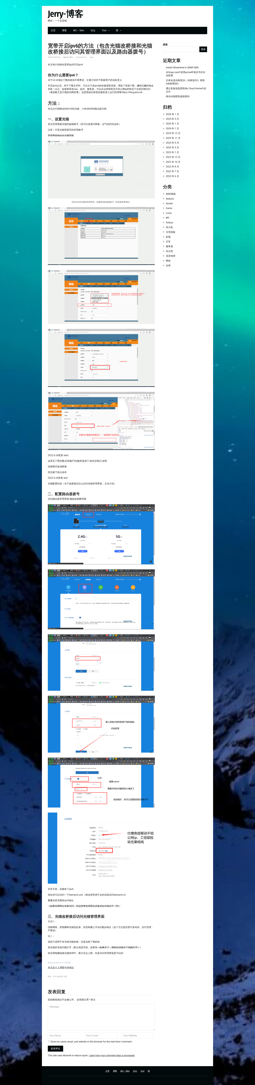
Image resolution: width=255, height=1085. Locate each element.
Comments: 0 (81, 57)
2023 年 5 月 (172, 147)
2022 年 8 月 (172, 166)
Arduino (170, 198)
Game (169, 208)
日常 (168, 241)
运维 (65, 976)
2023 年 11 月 (173, 138)
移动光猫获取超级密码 (177, 96)
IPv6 (55, 976)
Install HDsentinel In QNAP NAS (182, 67)
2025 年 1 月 (172, 123)
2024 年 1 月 (172, 128)
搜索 (165, 44)
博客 (64, 30)
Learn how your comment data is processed (111, 1055)
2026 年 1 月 (172, 114)
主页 (53, 30)
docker (169, 203)
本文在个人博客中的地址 (61, 967)
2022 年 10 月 (173, 162)
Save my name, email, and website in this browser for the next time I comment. (91, 1041)
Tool (104, 30)
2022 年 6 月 (172, 176)
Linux (169, 213)
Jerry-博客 (65, 14)
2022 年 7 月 (172, 171)
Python (169, 222)
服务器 (66, 57)
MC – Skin (78, 30)
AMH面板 (171, 193)
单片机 (169, 227)
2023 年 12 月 (173, 133)
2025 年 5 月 (172, 119)
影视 (168, 236)
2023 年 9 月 (172, 142)
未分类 (169, 251)
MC (167, 217)
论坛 (93, 30)
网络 (71, 57)
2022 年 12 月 (173, 157)
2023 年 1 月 (172, 152)
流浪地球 (170, 255)
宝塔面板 (170, 232)
